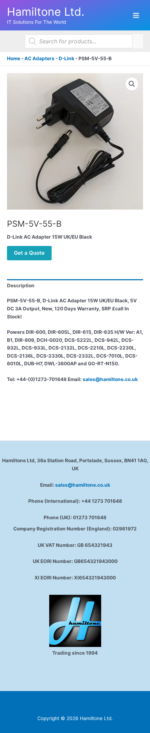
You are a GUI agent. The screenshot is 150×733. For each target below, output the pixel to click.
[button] (132, 84)
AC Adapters (39, 58)
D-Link (66, 58)
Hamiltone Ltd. (45, 12)
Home (13, 58)
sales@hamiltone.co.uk (110, 379)
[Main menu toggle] (136, 15)
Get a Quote (29, 252)
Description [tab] (21, 285)
